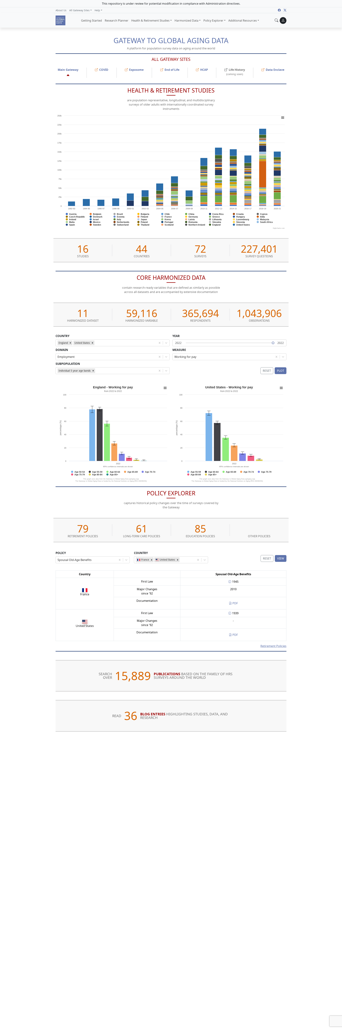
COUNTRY (62, 336)
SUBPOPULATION (68, 364)
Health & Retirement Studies (171, 90)
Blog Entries (152, 714)
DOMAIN (62, 350)
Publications (167, 673)
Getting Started (91, 20)
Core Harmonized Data (171, 277)
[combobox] (95, 343)
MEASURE (179, 350)
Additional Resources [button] (242, 20)
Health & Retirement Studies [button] (150, 20)
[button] (80, 10)
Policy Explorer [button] (213, 20)
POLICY (61, 553)
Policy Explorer (171, 493)
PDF (235, 603)
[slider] (273, 343)
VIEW (280, 558)
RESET (267, 558)
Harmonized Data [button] (186, 20)
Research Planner (116, 20)
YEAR (176, 336)
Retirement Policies (273, 646)
